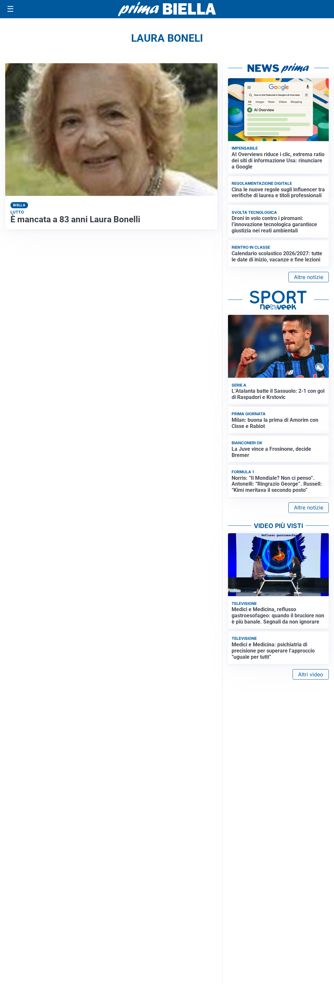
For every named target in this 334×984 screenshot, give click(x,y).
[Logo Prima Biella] (167, 9)
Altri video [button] (310, 674)
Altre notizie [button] (308, 277)
